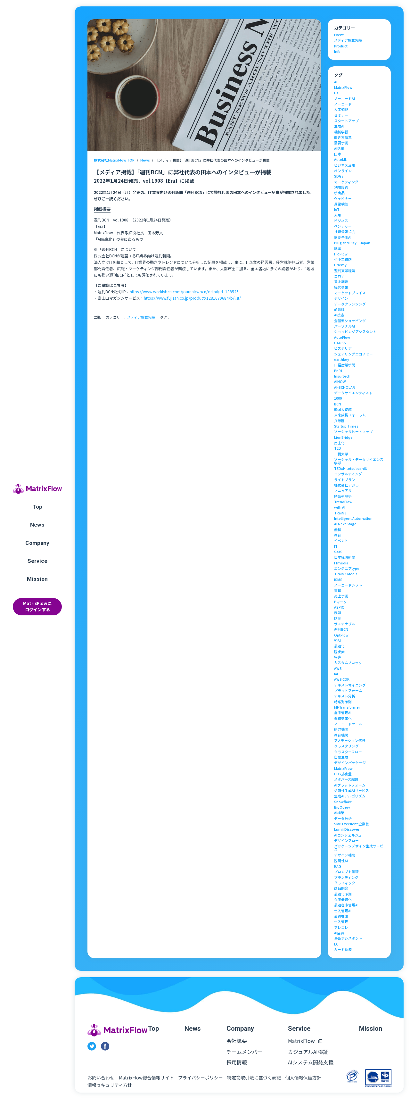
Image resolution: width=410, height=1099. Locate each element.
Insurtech (342, 376)
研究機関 (341, 729)
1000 (338, 398)
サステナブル (344, 624)
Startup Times (346, 426)
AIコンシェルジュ (348, 835)
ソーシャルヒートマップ (353, 432)
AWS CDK (341, 679)
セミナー (341, 115)
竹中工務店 (343, 260)
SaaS (338, 552)
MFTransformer (347, 707)
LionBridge (343, 437)
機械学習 (341, 132)
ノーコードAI (344, 99)
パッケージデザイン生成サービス (358, 848)
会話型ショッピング (350, 321)
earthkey (341, 360)
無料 (337, 530)
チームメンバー (244, 1051)
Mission (37, 579)
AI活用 (339, 149)
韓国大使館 (343, 410)
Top (37, 507)
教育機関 (341, 735)
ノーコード (343, 104)
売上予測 (341, 596)
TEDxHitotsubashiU (350, 468)
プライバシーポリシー (200, 1078)
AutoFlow (342, 337)
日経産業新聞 (344, 365)
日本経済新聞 (344, 557)
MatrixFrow (343, 768)
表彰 (337, 613)
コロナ (339, 276)
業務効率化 (343, 718)
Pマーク (340, 602)
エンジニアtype (346, 568)
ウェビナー (343, 199)
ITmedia (341, 563)
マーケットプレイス (350, 293)
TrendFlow (343, 502)
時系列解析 (343, 496)
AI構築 (339, 813)
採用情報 (236, 1062)
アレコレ (341, 927)
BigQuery (342, 807)
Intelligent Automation (353, 518)
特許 (337, 657)
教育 (337, 535)
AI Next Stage (345, 524)
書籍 (337, 591)
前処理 (339, 310)
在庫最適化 (343, 900)
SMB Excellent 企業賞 (351, 824)
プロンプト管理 (346, 872)
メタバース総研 (346, 779)
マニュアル (343, 491)
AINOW (340, 382)
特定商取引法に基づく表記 (254, 1078)
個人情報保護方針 (303, 1078)
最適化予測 (343, 894)
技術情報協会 (344, 232)
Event (339, 35)
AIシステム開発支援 (310, 1062)
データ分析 (343, 818)
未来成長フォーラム (350, 415)
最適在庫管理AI (346, 905)
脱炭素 (339, 652)
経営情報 (341, 287)
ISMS (338, 580)
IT (336, 546)
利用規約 (341, 187)
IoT (337, 210)
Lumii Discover (346, 829)
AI (335, 82)
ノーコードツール (348, 724)
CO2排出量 (343, 774)
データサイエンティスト (353, 393)
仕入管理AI (342, 911)
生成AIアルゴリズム (349, 796)
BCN (337, 404)
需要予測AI (342, 237)
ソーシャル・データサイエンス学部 (358, 461)
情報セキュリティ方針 (109, 1085)
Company (37, 543)
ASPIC (339, 607)
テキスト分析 (344, 696)
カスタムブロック (348, 663)
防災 (337, 618)
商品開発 (341, 888)
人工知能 (341, 110)
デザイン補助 (344, 855)
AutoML (340, 160)
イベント (341, 541)
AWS (338, 668)
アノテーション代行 (349, 741)
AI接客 (339, 315)
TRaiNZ (340, 513)
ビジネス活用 (344, 165)
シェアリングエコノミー (353, 354)
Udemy (340, 265)
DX (336, 93)
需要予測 (341, 143)
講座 (337, 248)
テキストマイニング (350, 685)
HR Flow (341, 254)
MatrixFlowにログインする (37, 606)
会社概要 (236, 1040)
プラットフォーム (348, 691)
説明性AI (341, 861)
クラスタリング (346, 746)
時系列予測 (343, 702)
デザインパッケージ (350, 763)
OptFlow (341, 635)
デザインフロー (346, 841)
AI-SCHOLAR (344, 387)
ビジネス (341, 221)
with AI (339, 507)
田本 (337, 154)
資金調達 (341, 282)
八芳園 (339, 421)
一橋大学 (341, 454)
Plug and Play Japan (352, 243)
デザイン (341, 298)
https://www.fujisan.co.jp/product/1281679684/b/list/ (192, 298)
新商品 (339, 193)
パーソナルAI (344, 326)
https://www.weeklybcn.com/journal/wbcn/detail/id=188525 (184, 291)
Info (337, 52)
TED (337, 448)
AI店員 (339, 933)
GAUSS (340, 343)
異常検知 (341, 204)
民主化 (339, 443)
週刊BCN (341, 629)
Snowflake (343, 802)
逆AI (337, 641)
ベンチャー (343, 226)
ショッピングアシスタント (355, 332)
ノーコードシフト (348, 585)
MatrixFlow (343, 87)
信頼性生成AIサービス (351, 791)
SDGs (338, 176)
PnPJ (338, 371)
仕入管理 (341, 922)
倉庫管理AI (342, 713)
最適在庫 (341, 916)
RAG (337, 866)
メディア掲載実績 (141, 317)
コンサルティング (348, 474)
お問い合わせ (100, 1078)
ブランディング (346, 877)
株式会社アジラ (346, 485)
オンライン (343, 171)
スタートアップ (346, 121)
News (37, 524)
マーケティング (346, 182)
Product (341, 46)
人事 (337, 215)
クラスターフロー (348, 752)
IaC (336, 674)
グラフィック (344, 883)
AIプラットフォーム (349, 785)
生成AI (339, 126)
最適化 (339, 646)
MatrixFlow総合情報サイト (146, 1078)
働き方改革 (343, 137)
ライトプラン (344, 480)
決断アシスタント (348, 938)
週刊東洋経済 (344, 271)
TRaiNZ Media (345, 574)
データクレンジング (350, 304)
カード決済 (343, 950)
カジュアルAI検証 (308, 1051)
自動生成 (341, 757)
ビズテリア (343, 348)
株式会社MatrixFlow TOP (114, 160)
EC (336, 944)
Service (37, 561)
